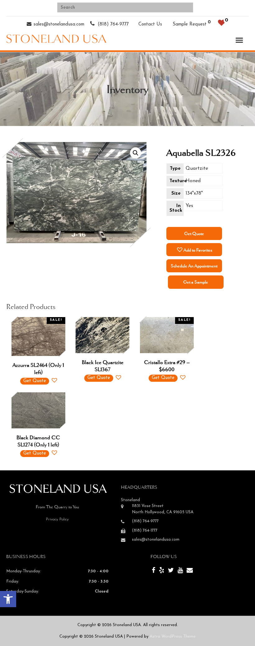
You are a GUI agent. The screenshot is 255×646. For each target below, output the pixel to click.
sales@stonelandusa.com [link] (59, 24)
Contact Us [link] (150, 24)
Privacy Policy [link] (57, 519)
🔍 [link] (135, 153)
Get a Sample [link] (195, 282)
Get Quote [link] (194, 233)
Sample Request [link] (189, 24)
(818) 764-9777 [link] (112, 24)
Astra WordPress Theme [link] (173, 636)
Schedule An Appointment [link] (194, 266)
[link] (8, 599)
